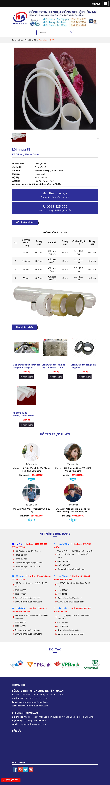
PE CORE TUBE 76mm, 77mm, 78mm (23, 414)
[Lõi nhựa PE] (55, 129)
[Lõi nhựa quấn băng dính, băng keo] (84, 347)
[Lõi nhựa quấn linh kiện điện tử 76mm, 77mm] (55, 347)
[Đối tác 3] (25, 670)
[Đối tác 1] (82, 670)
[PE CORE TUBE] (26, 395)
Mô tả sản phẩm (25, 222)
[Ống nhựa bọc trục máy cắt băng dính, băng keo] (26, 347)
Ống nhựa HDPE (46, 40)
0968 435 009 (55, 208)
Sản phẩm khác (24, 327)
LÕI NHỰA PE (30, 40)
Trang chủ (17, 40)
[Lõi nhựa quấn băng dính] (19, 140)
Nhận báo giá (55, 194)
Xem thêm (27, 376)
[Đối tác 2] (53, 670)
